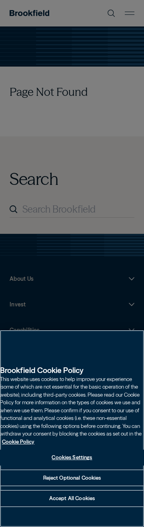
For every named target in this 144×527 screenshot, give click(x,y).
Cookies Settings (72, 457)
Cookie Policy (18, 441)
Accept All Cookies (72, 498)
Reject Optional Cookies (72, 477)
